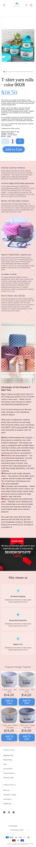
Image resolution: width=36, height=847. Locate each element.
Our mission (7, 799)
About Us (6, 790)
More (9, 136)
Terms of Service (8, 773)
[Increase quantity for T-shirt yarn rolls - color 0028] (20, 141)
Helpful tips (7, 804)
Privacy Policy (7, 769)
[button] (4, 5)
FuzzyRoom (15, 844)
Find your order (8, 778)
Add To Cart (9, 702)
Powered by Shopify (23, 844)
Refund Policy (7, 760)
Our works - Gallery (9, 795)
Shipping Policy (8, 755)
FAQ (4, 764)
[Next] (31, 44)
